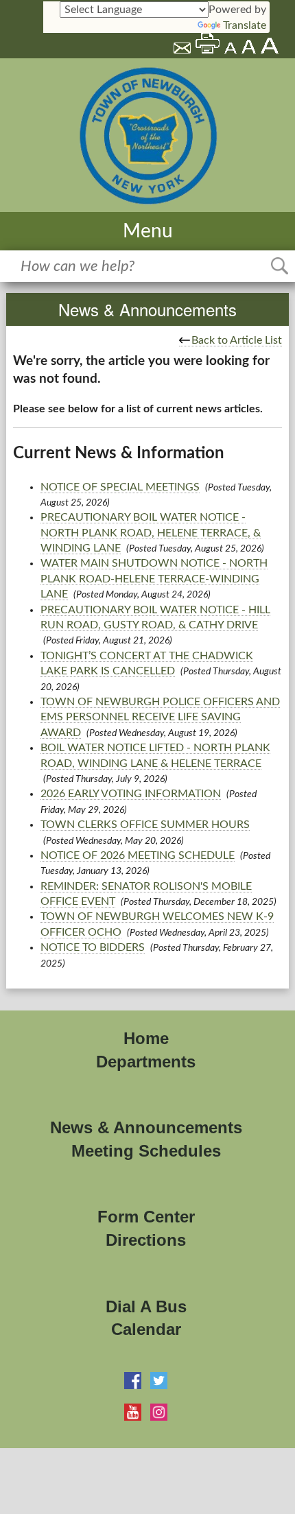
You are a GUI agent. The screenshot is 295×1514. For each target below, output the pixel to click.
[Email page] (183, 50)
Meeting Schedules (146, 1151)
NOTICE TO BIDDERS (92, 947)
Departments (146, 1061)
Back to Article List (236, 340)
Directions (146, 1240)
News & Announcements (146, 1127)
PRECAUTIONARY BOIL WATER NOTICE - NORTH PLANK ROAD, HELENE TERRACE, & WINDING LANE (150, 533)
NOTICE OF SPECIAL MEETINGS (120, 487)
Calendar (146, 1329)
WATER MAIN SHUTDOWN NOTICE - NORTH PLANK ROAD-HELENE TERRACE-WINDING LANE (154, 579)
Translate (244, 25)
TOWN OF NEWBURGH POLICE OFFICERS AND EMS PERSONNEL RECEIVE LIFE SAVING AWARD (160, 717)
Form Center (146, 1216)
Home (146, 1038)
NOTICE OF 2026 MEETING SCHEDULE (137, 855)
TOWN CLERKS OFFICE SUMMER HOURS (145, 824)
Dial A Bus (146, 1306)
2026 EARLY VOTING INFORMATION (130, 793)
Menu (148, 231)
